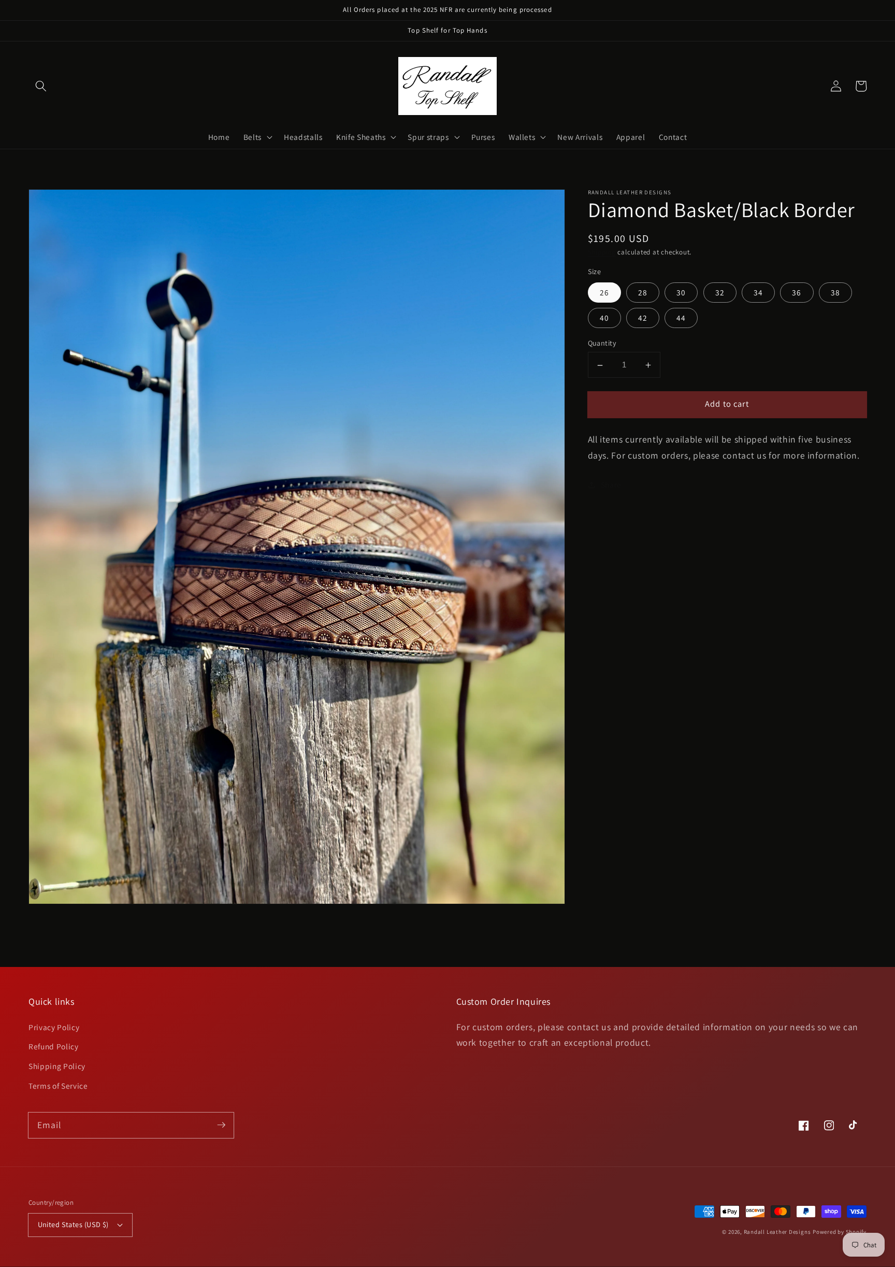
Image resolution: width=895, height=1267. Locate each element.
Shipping (602, 252)
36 (796, 292)
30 (681, 292)
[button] (40, 86)
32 (720, 292)
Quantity (602, 343)
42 (642, 318)
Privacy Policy (53, 1027)
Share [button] (611, 484)
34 (758, 292)
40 (604, 318)
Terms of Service (58, 1085)
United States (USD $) (73, 1224)
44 (681, 318)
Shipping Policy (56, 1066)
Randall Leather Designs (777, 1231)
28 (642, 292)
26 (604, 292)
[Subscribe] (221, 1125)
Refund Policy (53, 1046)
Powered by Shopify (840, 1231)
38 (835, 292)
